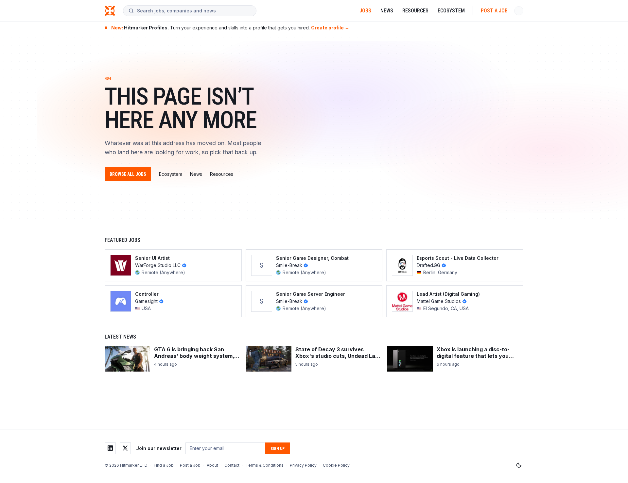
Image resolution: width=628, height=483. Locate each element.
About (212, 465)
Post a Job (494, 11)
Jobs (365, 11)
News (386, 11)
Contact (231, 465)
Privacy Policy (303, 465)
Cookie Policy (336, 465)
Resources (415, 11)
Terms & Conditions (265, 465)
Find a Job (164, 465)
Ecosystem (451, 11)
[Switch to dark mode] (518, 465)
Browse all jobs (128, 174)
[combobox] (194, 11)
